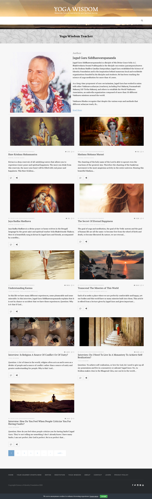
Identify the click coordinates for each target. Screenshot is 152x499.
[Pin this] (37, 177)
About (87, 475)
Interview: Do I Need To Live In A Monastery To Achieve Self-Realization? (110, 356)
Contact (98, 475)
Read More (77, 110)
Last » (60, 453)
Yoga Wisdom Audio (97, 224)
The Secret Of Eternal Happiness (95, 221)
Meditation (77, 20)
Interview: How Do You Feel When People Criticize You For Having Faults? (39, 422)
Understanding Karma (20, 288)
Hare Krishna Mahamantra (22, 154)
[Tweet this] (27, 177)
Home (30, 20)
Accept (103, 496)
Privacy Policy (121, 475)
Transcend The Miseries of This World (98, 288)
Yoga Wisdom (98, 20)
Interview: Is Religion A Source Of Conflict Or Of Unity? (38, 354)
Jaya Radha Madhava (19, 221)
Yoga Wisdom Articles (29, 291)
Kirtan (59, 20)
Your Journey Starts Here (29, 475)
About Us (118, 20)
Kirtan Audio (19, 158)
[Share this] (21, 177)
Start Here (44, 20)
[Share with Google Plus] (32, 177)
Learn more (94, 496)
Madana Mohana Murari (91, 154)
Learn (108, 475)
